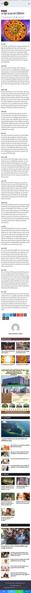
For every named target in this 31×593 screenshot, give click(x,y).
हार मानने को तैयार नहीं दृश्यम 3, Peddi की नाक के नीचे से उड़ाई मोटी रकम (7, 503)
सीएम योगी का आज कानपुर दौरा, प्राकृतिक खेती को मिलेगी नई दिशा (20, 446)
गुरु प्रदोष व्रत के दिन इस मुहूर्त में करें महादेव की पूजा (22, 352)
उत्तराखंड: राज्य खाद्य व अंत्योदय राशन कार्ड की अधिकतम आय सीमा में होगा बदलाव (20, 452)
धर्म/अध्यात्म (4, 11)
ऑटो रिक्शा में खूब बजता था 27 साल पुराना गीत (22, 487)
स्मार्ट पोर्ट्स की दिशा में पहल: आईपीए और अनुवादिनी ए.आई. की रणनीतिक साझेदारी (20, 466)
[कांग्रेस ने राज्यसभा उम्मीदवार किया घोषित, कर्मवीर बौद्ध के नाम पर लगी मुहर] (5, 561)
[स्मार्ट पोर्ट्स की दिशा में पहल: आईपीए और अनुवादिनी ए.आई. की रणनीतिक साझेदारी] (5, 468)
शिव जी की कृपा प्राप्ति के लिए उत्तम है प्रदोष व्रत (8, 352)
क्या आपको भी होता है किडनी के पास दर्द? (20, 459)
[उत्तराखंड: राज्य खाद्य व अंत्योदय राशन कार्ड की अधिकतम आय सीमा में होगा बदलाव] (5, 454)
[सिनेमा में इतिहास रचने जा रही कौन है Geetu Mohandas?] (23, 496)
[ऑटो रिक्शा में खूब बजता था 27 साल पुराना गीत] (23, 481)
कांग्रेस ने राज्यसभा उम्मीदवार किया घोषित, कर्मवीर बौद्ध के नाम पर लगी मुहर (20, 560)
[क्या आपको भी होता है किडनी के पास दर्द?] (5, 461)
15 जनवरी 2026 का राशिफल (7, 364)
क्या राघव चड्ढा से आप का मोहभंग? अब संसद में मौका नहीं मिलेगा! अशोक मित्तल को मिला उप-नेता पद (20, 554)
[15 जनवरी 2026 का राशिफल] (8, 359)
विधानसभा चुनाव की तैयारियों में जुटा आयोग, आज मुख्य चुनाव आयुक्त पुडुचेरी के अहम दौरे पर (20, 574)
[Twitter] (7, 314)
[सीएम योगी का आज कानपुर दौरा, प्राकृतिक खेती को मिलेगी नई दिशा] (5, 447)
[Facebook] (3, 314)
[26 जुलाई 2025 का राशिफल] (23, 359)
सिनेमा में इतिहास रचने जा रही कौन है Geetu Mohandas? (22, 502)
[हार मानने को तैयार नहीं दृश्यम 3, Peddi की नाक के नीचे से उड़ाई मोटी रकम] (8, 496)
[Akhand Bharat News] (6, 3)
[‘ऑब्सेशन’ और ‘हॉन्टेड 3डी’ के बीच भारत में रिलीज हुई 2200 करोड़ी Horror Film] (8, 481)
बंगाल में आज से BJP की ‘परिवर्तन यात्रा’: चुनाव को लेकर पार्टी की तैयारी (19, 567)
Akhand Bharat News (8, 17)
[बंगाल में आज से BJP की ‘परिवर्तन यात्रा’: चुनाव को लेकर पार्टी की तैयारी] (5, 568)
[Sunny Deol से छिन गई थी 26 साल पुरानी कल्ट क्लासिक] (8, 512)
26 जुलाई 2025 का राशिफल (22, 364)
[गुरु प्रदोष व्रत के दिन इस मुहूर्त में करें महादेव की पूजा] (23, 346)
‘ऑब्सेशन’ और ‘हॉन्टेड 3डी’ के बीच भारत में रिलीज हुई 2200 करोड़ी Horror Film (7, 488)
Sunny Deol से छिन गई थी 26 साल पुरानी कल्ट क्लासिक (7, 519)
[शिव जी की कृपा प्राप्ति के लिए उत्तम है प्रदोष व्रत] (8, 346)
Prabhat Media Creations (21, 587)
